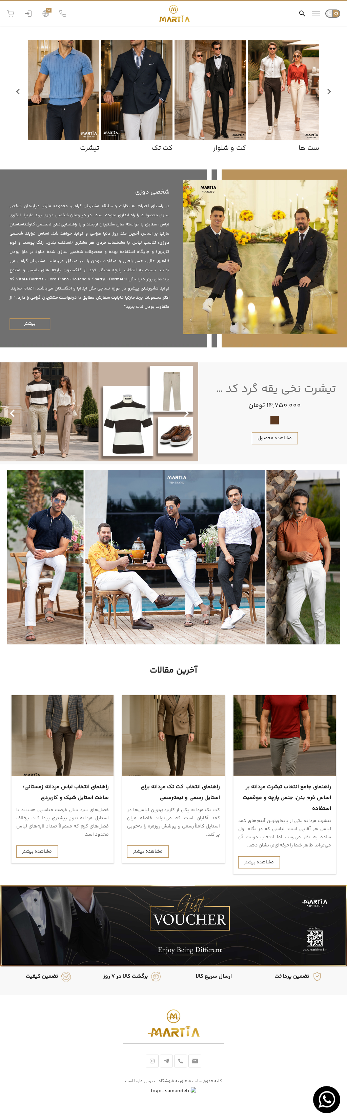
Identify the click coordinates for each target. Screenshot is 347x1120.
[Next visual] (12, 413)
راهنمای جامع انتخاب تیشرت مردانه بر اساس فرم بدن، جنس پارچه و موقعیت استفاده (287, 798)
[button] (302, 13)
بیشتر (30, 323)
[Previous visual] (186, 413)
